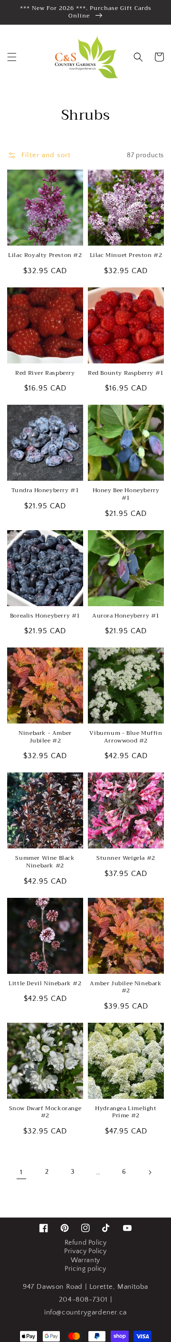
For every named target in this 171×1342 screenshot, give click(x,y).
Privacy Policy (85, 1251)
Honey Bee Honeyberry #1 (126, 494)
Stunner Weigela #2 (125, 858)
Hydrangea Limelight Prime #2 (125, 1112)
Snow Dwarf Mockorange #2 (45, 1112)
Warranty (85, 1260)
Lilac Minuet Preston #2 (126, 255)
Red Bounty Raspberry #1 (126, 373)
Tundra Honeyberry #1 (45, 491)
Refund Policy (86, 1243)
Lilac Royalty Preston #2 (45, 255)
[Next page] (149, 1172)
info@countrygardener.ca (85, 1312)
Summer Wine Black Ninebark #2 (45, 862)
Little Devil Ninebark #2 (45, 984)
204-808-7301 (83, 1299)
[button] (11, 57)
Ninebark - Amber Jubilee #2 (45, 737)
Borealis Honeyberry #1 (45, 616)
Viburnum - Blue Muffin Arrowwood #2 (125, 737)
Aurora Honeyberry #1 (126, 616)
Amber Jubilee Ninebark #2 (126, 987)
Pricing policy (85, 1269)
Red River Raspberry (45, 373)
